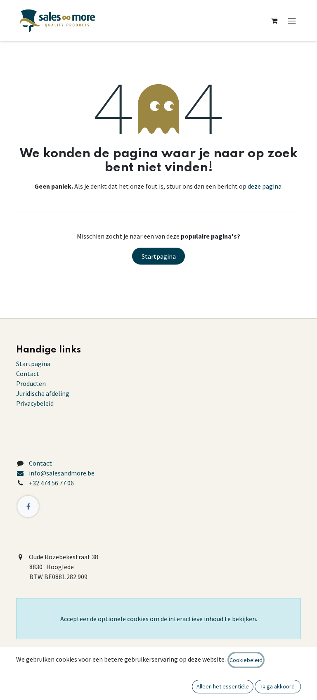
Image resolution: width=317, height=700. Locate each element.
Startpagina (159, 256)
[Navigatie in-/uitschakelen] (292, 20)
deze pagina (265, 186)
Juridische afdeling (42, 393)
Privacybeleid (35, 403)
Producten (31, 383)
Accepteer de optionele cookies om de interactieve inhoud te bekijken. (158, 619)
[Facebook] (28, 506)
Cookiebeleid (246, 660)
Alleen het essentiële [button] (222, 686)
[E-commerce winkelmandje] (274, 20)
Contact (27, 373)
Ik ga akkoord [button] (278, 686)
